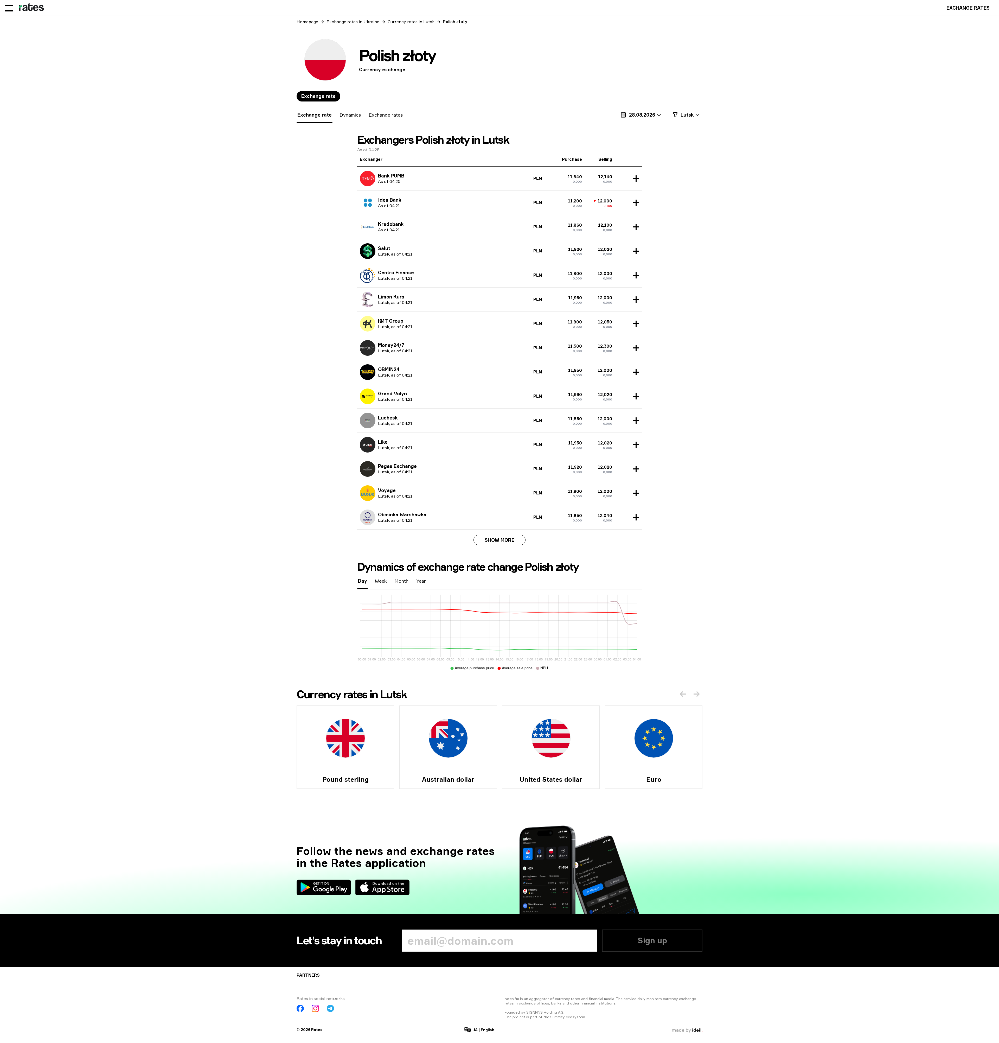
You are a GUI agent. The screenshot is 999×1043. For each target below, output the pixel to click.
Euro (653, 779)
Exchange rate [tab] (318, 96)
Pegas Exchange (397, 466)
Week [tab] (381, 581)
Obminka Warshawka (402, 514)
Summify (557, 1017)
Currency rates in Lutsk (411, 21)
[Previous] (682, 694)
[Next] (696, 694)
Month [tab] (401, 581)
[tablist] (318, 96)
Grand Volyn (392, 393)
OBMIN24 (389, 369)
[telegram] (330, 1008)
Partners (308, 975)
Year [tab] (421, 581)
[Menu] (9, 8)
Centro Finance (396, 272)
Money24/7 (391, 345)
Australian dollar (448, 779)
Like (383, 442)
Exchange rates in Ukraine (352, 21)
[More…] (634, 178)
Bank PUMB (391, 176)
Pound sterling (345, 779)
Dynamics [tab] (350, 115)
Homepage (307, 21)
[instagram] (315, 1008)
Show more (499, 540)
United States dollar (551, 779)
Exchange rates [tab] (386, 115)
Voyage (387, 490)
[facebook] (300, 1008)
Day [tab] (362, 581)
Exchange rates (968, 8)
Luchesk (388, 418)
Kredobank (391, 224)
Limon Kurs (391, 297)
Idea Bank (389, 200)
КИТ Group (390, 321)
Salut (384, 248)
